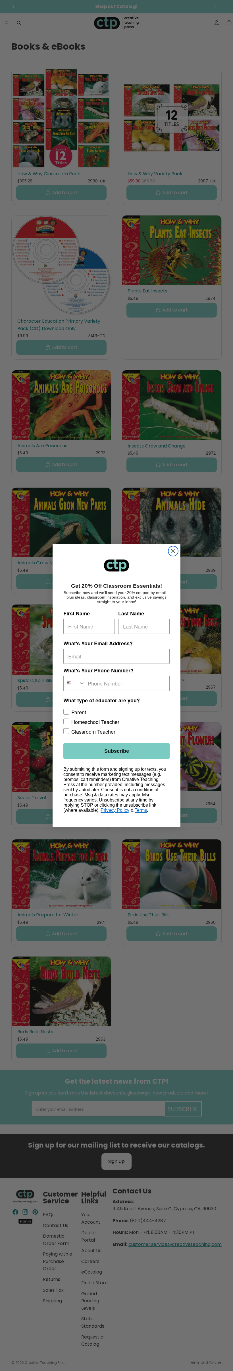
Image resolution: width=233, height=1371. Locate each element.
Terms (141, 810)
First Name (76, 613)
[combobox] (74, 683)
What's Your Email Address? (98, 643)
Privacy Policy (115, 810)
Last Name (131, 613)
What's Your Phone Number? (98, 670)
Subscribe (116, 751)
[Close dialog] (173, 551)
